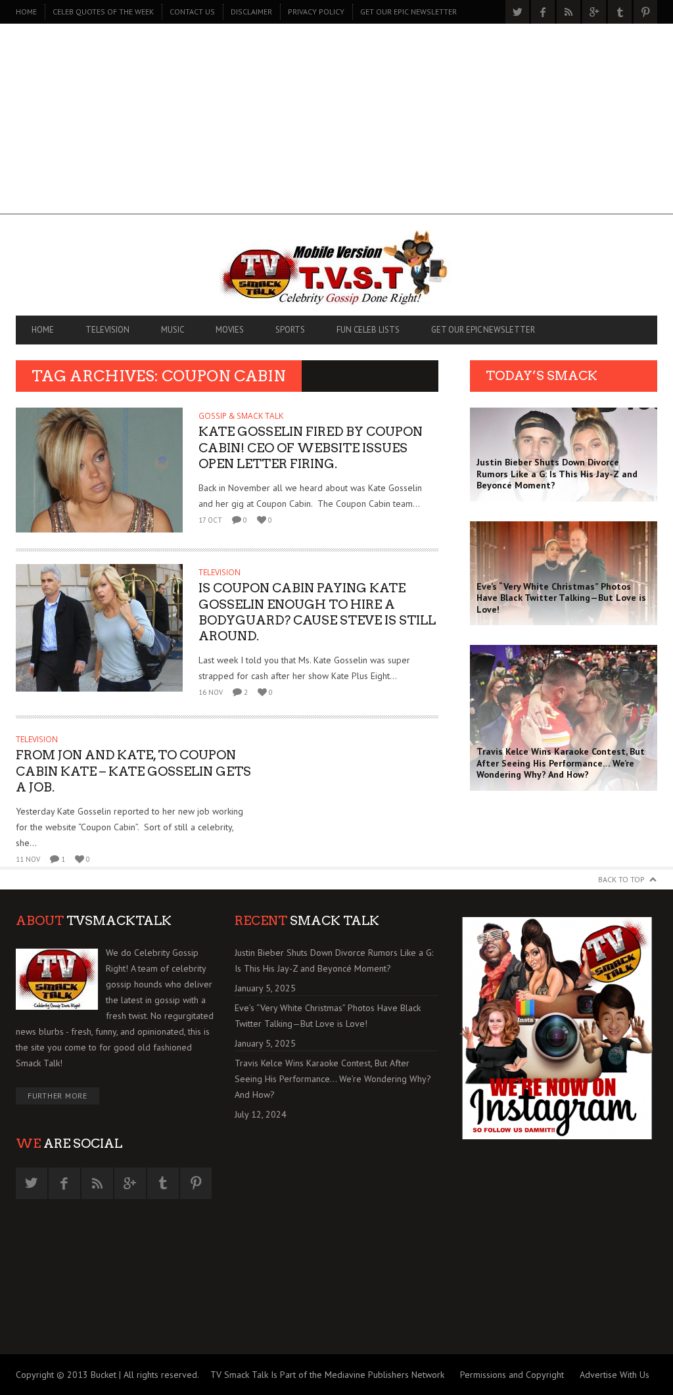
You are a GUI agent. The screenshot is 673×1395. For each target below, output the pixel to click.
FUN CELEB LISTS (368, 329)
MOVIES (230, 329)
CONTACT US (192, 11)
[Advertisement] (336, 122)
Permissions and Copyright (512, 1375)
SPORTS (290, 329)
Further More (57, 1095)
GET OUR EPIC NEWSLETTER (408, 11)
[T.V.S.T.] (336, 268)
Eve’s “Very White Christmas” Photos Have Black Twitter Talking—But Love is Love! (328, 1015)
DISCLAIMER (251, 11)
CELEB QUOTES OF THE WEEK (103, 11)
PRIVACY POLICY (316, 11)
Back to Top (621, 879)
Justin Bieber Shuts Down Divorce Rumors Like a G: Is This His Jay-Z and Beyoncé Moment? (334, 960)
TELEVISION (107, 329)
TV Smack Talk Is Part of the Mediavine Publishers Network (327, 1375)
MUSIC (172, 329)
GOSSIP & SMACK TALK (240, 415)
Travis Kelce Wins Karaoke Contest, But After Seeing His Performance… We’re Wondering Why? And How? (333, 1078)
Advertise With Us (614, 1375)
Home (26, 11)
